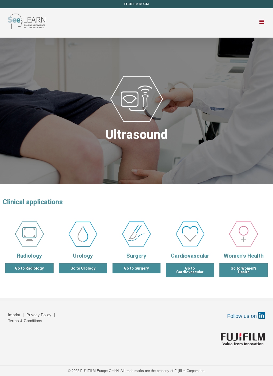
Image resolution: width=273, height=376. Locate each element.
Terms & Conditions (25, 320)
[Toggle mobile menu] (262, 22)
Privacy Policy (38, 315)
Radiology (29, 256)
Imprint (14, 315)
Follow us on (242, 316)
